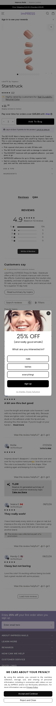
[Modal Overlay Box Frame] (28, 353)
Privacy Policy (32, 687)
